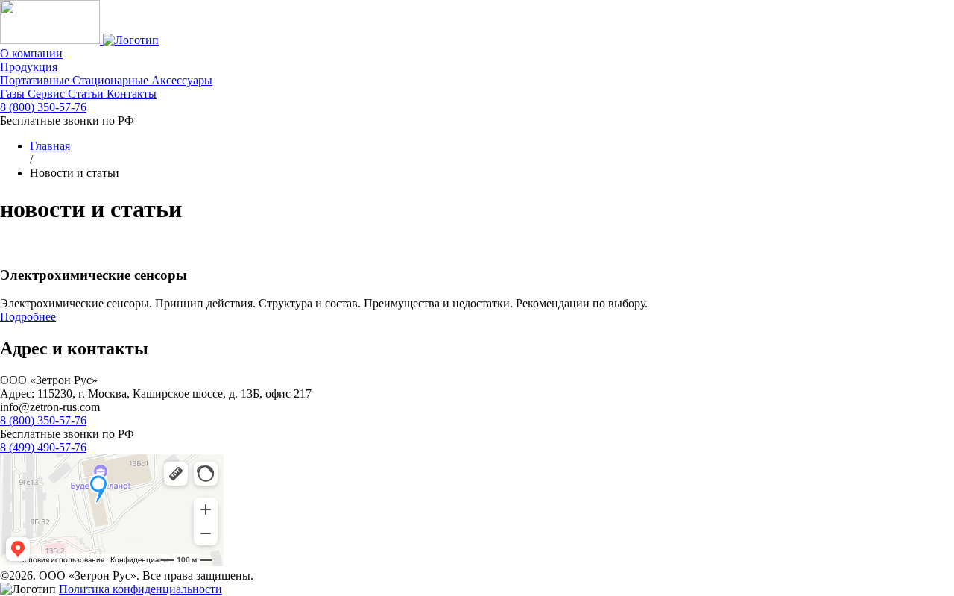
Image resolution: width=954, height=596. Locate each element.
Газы (14, 93)
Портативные (36, 80)
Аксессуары (181, 80)
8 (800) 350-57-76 (43, 107)
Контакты (132, 93)
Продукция (28, 66)
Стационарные (111, 80)
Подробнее (28, 316)
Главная (50, 145)
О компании (31, 53)
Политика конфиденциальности (140, 589)
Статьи (87, 93)
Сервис (48, 93)
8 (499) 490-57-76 (43, 447)
